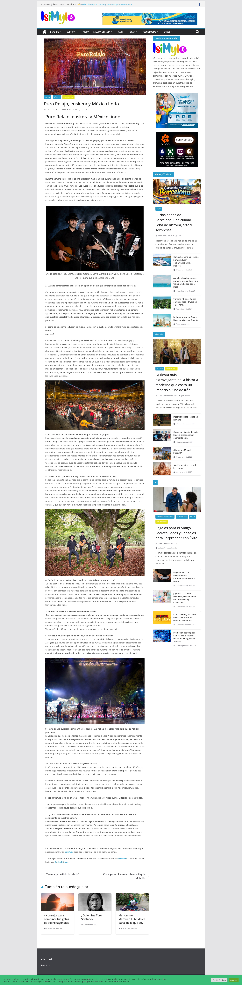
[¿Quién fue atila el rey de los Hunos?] (162, 468)
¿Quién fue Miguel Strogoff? (182, 451)
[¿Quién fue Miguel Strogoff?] (162, 453)
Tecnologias (149, 31)
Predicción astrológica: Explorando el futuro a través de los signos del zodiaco (184, 637)
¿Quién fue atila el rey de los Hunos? (185, 466)
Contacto (45, 965)
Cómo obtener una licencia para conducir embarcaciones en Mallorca (186, 261)
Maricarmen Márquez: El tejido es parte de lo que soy (131, 919)
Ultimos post (68, 97)
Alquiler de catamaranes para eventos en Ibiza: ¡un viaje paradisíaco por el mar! (185, 282)
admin (180, 235)
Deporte (54, 31)
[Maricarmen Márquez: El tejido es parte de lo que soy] (132, 895)
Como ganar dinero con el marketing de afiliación (124, 876)
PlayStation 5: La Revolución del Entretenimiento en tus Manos (184, 577)
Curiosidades (182, 517)
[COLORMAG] (170, 44)
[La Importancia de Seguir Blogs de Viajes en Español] (162, 320)
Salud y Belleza (101, 31)
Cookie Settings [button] (219, 980)
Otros (167, 31)
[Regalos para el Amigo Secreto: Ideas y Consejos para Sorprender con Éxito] (177, 499)
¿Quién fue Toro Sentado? (91, 917)
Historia (160, 369)
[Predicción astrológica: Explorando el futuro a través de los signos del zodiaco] (162, 639)
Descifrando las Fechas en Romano (185, 418)
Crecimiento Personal (165, 517)
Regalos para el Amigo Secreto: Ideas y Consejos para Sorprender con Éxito (176, 532)
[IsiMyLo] (44, 32)
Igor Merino (185, 395)
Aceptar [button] (233, 980)
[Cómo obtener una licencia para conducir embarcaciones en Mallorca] (162, 263)
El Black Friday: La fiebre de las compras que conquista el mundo (184, 617)
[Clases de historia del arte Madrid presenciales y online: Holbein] (162, 437)
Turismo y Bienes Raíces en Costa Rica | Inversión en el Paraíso (185, 302)
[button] (60, 32)
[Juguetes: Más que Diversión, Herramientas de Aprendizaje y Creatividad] (162, 600)
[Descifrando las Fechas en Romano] (162, 420)
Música (47, 97)
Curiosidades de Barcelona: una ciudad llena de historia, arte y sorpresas (173, 222)
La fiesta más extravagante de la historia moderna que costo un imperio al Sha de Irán (176, 382)
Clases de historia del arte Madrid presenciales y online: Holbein (185, 435)
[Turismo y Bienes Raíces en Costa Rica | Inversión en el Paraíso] (162, 304)
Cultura (71, 31)
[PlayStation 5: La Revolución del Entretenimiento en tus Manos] (162, 579)
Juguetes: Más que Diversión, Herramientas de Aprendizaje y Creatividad (184, 598)
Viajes (121, 31)
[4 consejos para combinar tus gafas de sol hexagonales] (57, 895)
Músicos (57, 97)
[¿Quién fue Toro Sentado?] (94, 895)
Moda (86, 31)
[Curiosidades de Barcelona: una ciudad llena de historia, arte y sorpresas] (177, 191)
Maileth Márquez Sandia (78, 110)
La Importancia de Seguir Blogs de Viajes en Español (185, 318)
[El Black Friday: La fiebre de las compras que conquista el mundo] (162, 619)
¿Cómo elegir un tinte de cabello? (62, 874)
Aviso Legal (46, 959)
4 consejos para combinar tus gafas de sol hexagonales (56, 919)
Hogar (131, 31)
